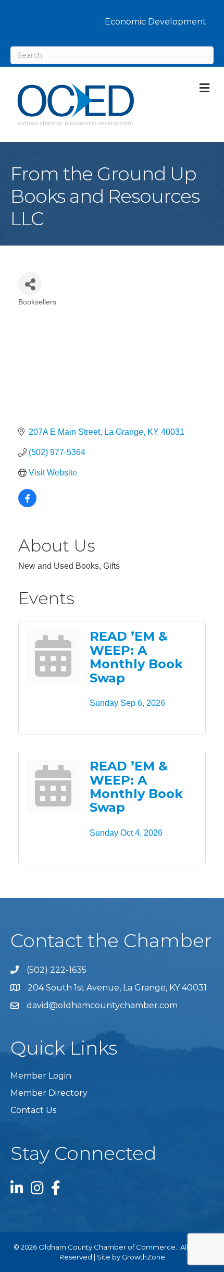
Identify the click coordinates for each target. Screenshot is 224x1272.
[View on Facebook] (27, 504)
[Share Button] (30, 284)
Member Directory (49, 1093)
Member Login (40, 1076)
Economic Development (155, 22)
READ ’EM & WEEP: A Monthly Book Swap (136, 657)
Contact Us (33, 1110)
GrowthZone (143, 1257)
